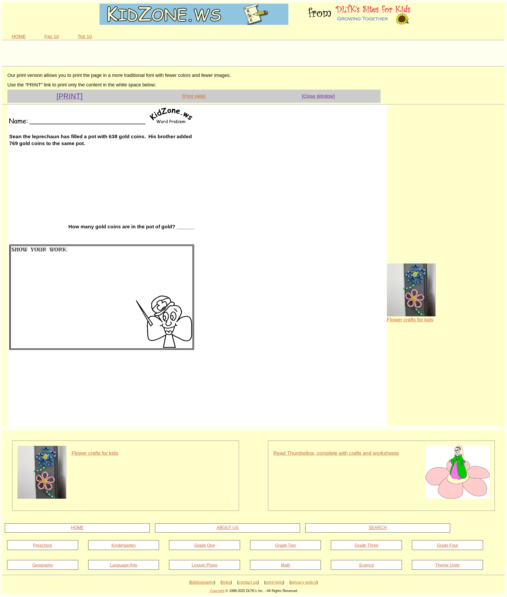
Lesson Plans (204, 565)
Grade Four (447, 545)
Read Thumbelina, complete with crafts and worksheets (336, 453)
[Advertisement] (253, 52)
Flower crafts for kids (410, 319)
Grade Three (366, 545)
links (226, 582)
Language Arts (123, 565)
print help (274, 582)
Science (366, 565)
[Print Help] (194, 96)
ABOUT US (227, 527)
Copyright (217, 591)
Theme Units (447, 565)
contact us (247, 582)
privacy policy (303, 582)
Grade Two (285, 545)
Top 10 (85, 36)
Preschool (42, 545)
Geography (42, 565)
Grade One (204, 545)
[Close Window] (318, 96)
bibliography (202, 582)
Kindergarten (123, 545)
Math (285, 565)
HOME (19, 36)
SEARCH (378, 527)
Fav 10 (51, 36)
